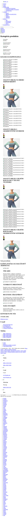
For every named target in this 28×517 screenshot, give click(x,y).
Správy (4, 6)
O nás (4, 5)
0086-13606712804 (7, 336)
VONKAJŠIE (6, 7)
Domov (4, 3)
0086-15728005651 (7, 337)
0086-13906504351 (7, 333)
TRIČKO (8, 16)
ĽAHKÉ (5, 12)
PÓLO (7, 15)
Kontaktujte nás (6, 24)
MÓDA (4, 19)
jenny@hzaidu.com (7, 327)
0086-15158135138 (7, 334)
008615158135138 (7, 387)
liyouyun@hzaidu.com (8, 324)
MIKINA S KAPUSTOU (11, 14)
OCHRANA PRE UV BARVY (12, 9)
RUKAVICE (8, 21)
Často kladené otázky (7, 346)
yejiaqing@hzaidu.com (8, 328)
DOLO (7, 13)
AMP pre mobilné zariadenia (10, 349)
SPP (6, 20)
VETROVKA (9, 10)
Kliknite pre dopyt (4, 319)
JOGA (7, 23)
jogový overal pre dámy (5, 350)
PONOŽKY (8, 22)
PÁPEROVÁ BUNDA (10, 8)
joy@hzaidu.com (6, 325)
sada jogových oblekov (15, 350)
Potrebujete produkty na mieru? (9, 345)
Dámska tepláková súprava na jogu (15, 351)
